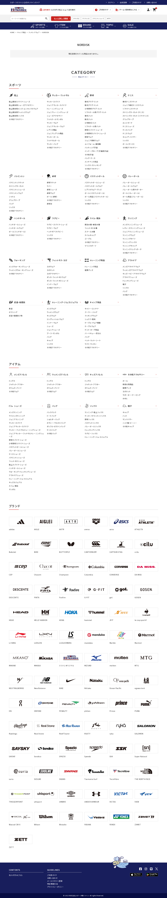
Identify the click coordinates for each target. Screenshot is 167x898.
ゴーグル (88, 238)
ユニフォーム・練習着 (93, 144)
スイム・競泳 (13, 486)
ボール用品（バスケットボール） (97, 196)
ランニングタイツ (129, 238)
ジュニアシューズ (53, 330)
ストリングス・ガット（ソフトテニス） (136, 116)
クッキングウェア (34, 32)
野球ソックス (90, 419)
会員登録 (123, 2)
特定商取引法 (52, 884)
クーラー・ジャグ (91, 312)
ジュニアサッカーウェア (56, 126)
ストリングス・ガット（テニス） (134, 112)
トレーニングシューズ (55, 108)
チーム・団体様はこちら (126, 9)
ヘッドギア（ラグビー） (55, 231)
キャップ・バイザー (129, 137)
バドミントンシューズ (98, 18)
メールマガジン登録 (54, 881)
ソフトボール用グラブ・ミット (95, 112)
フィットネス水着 (91, 228)
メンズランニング (15, 412)
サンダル (12, 489)
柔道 (10, 308)
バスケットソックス (92, 423)
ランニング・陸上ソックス (94, 412)
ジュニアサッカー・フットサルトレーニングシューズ (26, 435)
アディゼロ (76, 18)
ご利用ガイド (137, 2)
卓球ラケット (51, 182)
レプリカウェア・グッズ (93, 189)
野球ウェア (89, 137)
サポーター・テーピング (131, 395)
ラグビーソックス (91, 433)
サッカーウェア (52, 123)
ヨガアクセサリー (53, 273)
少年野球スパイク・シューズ (95, 133)
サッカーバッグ (52, 144)
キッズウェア (51, 315)
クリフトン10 (85, 18)
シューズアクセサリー (55, 116)
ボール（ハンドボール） (17, 231)
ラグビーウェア (52, 228)
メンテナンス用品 (91, 161)
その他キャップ (128, 426)
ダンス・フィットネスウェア (57, 277)
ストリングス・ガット (16, 186)
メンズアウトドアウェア (131, 266)
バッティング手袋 (91, 147)
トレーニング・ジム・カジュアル (20, 479)
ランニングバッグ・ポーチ (132, 249)
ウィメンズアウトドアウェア (133, 270)
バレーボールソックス (93, 426)
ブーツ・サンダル (53, 333)
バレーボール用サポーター (133, 189)
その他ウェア (14, 391)
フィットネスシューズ (17, 461)
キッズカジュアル (15, 482)
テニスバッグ (127, 130)
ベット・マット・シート (93, 340)
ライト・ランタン (90, 344)
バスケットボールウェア (94, 186)
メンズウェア (51, 308)
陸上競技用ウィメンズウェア (20, 112)
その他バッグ (52, 433)
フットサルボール (53, 140)
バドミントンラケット (16, 182)
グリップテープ (128, 119)
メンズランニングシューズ (132, 224)
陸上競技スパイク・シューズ (19, 101)
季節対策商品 (128, 384)
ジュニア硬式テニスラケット (133, 105)
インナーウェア (52, 284)
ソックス (126, 140)
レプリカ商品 (52, 130)
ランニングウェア (129, 235)
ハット (125, 416)
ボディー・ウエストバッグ (56, 423)
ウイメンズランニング (17, 416)
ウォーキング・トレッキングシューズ (22, 472)
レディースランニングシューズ (134, 228)
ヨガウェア (51, 266)
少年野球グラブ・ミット (93, 108)
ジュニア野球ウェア (92, 140)
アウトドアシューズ (130, 277)
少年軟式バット (90, 123)
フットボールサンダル (55, 119)
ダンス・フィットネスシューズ (57, 280)
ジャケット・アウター (16, 384)
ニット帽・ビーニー (130, 423)
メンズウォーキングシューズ (19, 266)
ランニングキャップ (130, 246)
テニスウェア (127, 133)
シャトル (12, 196)
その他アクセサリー (16, 119)
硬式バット (89, 116)
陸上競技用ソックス (16, 116)
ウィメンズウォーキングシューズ (21, 270)
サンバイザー (128, 419)
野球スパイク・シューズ (93, 130)
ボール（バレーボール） (131, 193)
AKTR (108, 18)
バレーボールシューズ (131, 182)
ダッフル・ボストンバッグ (56, 426)
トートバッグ (51, 416)
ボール (125, 381)
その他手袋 (89, 154)
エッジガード (127, 123)
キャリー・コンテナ (92, 308)
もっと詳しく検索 (61, 18)
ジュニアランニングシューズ (133, 231)
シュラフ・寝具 (90, 319)
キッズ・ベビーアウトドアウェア (134, 273)
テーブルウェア (90, 326)
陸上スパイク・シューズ (18, 464)
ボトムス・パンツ (15, 388)
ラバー (49, 186)
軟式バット (89, 119)
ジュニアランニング (16, 419)
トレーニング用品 (91, 266)
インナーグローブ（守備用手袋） (97, 151)
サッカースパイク (53, 101)
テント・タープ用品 (92, 330)
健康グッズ (89, 270)
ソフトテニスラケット (130, 108)
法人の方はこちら (15, 875)
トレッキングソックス (92, 430)
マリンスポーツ (90, 246)
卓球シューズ (52, 189)
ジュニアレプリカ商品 (55, 133)
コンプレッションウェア (55, 319)
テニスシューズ (128, 126)
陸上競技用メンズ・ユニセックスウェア (23, 108)
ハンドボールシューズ (17, 224)
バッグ (11, 203)
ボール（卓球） (52, 196)
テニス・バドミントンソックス (95, 416)
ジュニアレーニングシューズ (57, 112)
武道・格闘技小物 (15, 315)
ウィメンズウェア (53, 312)
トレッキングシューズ (131, 280)
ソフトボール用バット (93, 126)
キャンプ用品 (21, 32)
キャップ (50, 340)
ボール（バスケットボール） (95, 193)
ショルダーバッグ (53, 419)
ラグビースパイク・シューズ (57, 224)
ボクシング (13, 312)
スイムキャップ (90, 235)
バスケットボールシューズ (94, 182)
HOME (12, 32)
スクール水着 (90, 231)
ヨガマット (51, 270)
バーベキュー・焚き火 (93, 333)
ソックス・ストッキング (93, 165)
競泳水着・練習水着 (92, 224)
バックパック (51, 412)
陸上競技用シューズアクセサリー (21, 105)
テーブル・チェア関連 (93, 323)
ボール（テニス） (129, 144)
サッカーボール (53, 137)
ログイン (111, 2)
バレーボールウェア (130, 186)
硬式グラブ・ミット (91, 101)
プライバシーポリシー (55, 887)
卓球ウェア (51, 193)
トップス (12, 381)
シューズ (50, 326)
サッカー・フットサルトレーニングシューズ (24, 430)
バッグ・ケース (90, 158)
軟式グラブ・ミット (91, 105)
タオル (125, 398)
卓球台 (49, 203)
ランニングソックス (130, 242)
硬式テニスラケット (130, 101)
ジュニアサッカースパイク (56, 105)
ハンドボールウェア (16, 228)
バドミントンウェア (16, 193)
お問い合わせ (151, 2)
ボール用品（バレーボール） (133, 196)
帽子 (124, 284)
